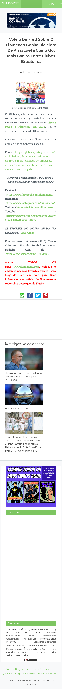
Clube (26, 673)
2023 (53, 670)
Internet (11, 683)
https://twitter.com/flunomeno (35, 207)
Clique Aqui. (27, 232)
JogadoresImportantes (45, 683)
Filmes (31, 677)
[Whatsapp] (22, 297)
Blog (17, 674)
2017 (14, 670)
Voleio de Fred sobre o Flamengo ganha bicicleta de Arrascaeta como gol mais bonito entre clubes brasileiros (31, 50)
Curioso (37, 673)
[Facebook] (30, 297)
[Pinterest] (45, 297)
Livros (53, 686)
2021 (40, 670)
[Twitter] (38, 297)
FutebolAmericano (48, 677)
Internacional (48, 680)
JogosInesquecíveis (15, 686)
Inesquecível (29, 680)
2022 (46, 670)
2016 (8, 671)
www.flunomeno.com (26, 266)
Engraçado (50, 674)
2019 (27, 670)
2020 (34, 670)
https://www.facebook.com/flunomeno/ (29, 194)
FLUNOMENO (10, 3)
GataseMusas (12, 680)
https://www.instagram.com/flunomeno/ (30, 203)
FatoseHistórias (13, 677)
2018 (21, 670)
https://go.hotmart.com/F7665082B (27, 254)
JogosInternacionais (37, 686)
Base (9, 673)
